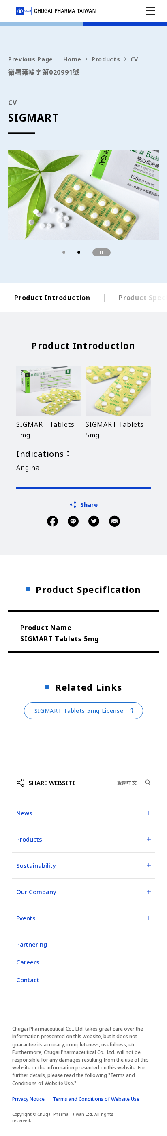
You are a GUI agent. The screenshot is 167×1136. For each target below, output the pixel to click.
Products (106, 59)
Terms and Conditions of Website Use (96, 1099)
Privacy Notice (28, 1099)
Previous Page (30, 59)
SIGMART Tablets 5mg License (79, 710)
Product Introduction (52, 298)
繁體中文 (127, 782)
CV (134, 59)
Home (72, 59)
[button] (63, 252)
